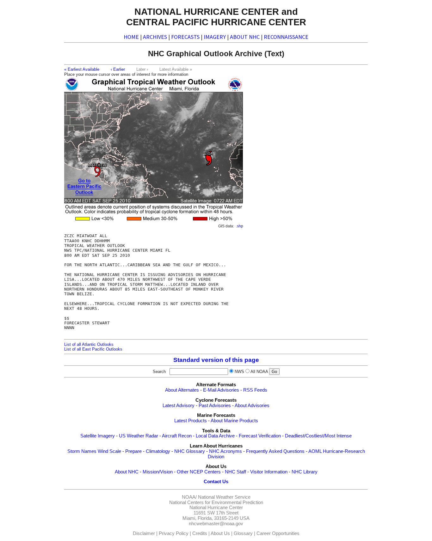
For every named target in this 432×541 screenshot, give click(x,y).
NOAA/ (189, 497)
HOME (131, 36)
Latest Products (190, 420)
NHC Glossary (189, 451)
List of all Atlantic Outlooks (89, 344)
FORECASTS (185, 36)
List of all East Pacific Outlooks (93, 349)
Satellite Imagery (97, 435)
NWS (239, 371)
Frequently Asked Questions (275, 451)
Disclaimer (144, 533)
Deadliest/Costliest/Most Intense (318, 435)
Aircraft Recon (177, 435)
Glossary (243, 533)
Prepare (133, 451)
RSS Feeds (255, 390)
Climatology (158, 451)
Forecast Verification (260, 435)
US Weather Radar (138, 435)
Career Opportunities (277, 533)
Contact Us (216, 481)
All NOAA (259, 371)
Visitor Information (268, 471)
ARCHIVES (155, 36)
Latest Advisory (178, 405)
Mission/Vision (158, 471)
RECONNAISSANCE (286, 36)
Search (160, 371)
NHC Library (305, 471)
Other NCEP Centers (199, 471)
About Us (220, 533)
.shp (239, 226)
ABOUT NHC (245, 36)
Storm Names (81, 451)
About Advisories (252, 405)
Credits (199, 533)
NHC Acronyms (225, 451)
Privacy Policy (173, 533)
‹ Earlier (118, 69)
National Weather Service (224, 497)
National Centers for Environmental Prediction (216, 502)
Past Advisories (215, 405)
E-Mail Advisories (221, 390)
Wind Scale (109, 451)
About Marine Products (234, 420)
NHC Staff (235, 471)
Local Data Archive (215, 435)
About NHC (127, 471)
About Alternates (182, 390)
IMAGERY (215, 36)
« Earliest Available (81, 69)
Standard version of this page (216, 360)
